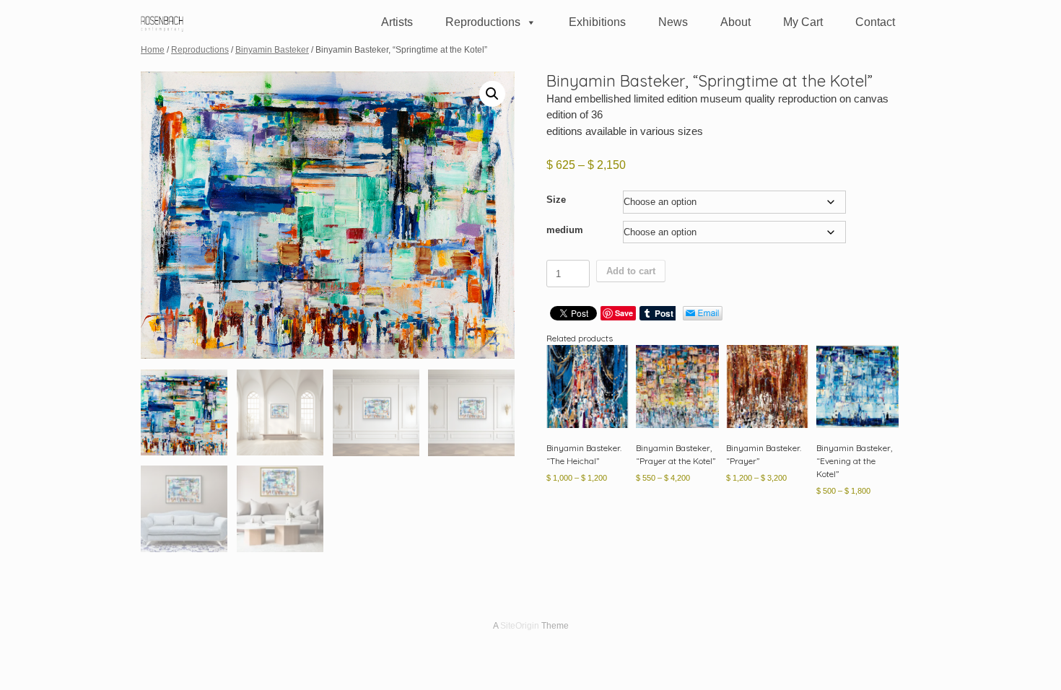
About (735, 22)
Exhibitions (597, 22)
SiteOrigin (519, 625)
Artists (397, 22)
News (673, 22)
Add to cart (630, 271)
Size (556, 199)
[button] (492, 94)
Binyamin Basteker (272, 50)
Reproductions (482, 22)
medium (564, 229)
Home (153, 50)
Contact (875, 22)
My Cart (803, 22)
